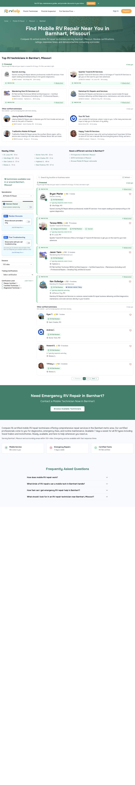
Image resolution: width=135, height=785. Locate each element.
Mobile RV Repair (19, 21)
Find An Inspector (48, 11)
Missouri (32, 21)
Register (126, 11)
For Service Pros (66, 11)
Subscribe (91, 3)
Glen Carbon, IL (11, 161)
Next (93, 378)
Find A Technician (30, 11)
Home (6, 21)
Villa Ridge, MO (11, 158)
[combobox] (17, 196)
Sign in (116, 11)
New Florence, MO (45, 165)
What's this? (59, 83)
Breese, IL (9, 165)
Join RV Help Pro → (17, 227)
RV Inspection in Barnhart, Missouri (83, 155)
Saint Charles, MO (44, 158)
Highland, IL (42, 161)
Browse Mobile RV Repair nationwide (84, 161)
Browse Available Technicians (67, 409)
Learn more (28, 281)
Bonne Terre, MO (44, 155)
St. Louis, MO (10, 155)
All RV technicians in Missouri (81, 158)
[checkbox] (2, 283)
